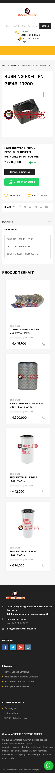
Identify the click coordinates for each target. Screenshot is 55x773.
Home (4, 65)
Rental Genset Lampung (16, 672)
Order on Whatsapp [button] (24, 181)
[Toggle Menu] (51, 49)
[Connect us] (5, 647)
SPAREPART (15, 65)
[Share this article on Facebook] (19, 207)
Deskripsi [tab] (8, 221)
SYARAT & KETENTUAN (16, 718)
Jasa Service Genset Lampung (19, 681)
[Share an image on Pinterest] (35, 207)
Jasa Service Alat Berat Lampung (21, 676)
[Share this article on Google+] (30, 207)
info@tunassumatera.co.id (21, 628)
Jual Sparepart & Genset (16, 686)
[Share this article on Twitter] (25, 207)
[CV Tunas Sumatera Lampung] (27, 16)
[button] (45, 94)
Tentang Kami (11, 708)
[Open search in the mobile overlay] (27, 26)
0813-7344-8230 (28, 35)
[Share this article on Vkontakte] (41, 207)
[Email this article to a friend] (46, 207)
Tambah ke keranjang (20, 172)
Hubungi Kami (11, 713)
